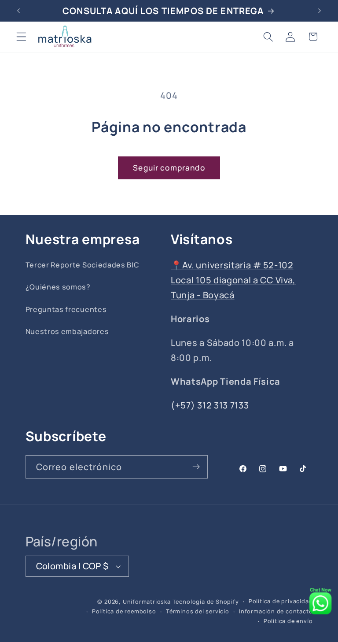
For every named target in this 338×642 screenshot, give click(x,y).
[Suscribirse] (196, 467)
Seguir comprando (169, 168)
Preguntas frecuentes (66, 309)
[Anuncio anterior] (18, 10)
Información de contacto (276, 611)
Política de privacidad (281, 601)
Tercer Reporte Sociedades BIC (83, 265)
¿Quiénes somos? (58, 287)
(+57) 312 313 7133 (210, 405)
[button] (21, 37)
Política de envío (288, 621)
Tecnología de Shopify (206, 601)
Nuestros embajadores (67, 331)
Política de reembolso (124, 611)
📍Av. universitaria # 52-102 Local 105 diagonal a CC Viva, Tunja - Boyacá (233, 280)
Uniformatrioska (147, 601)
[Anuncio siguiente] (319, 10)
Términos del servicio (197, 611)
